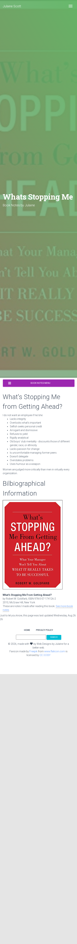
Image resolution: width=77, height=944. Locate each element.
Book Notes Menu (40, 383)
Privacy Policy (44, 630)
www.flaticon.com (54, 651)
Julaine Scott (12, 6)
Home (27, 630)
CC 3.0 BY (45, 655)
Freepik (33, 651)
